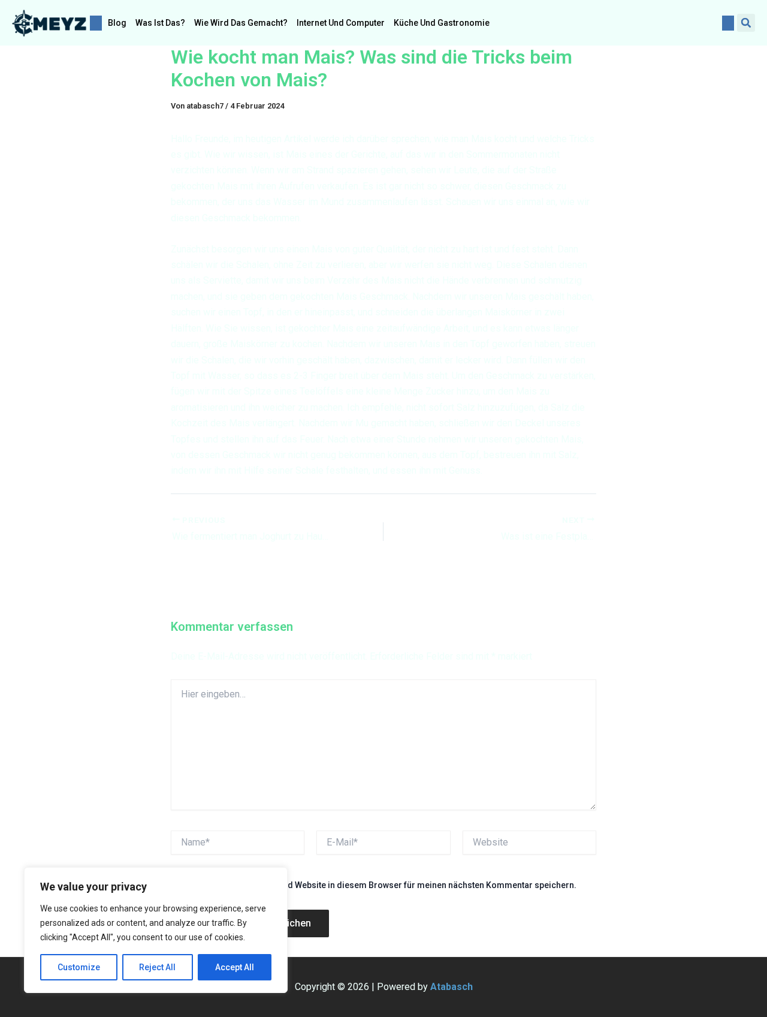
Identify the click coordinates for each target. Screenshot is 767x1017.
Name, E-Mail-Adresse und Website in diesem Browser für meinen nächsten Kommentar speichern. (381, 885)
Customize (79, 967)
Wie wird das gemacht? (241, 23)
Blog (117, 23)
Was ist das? (160, 23)
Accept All (234, 967)
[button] (746, 23)
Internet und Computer (341, 23)
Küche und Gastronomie (442, 23)
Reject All (157, 967)
